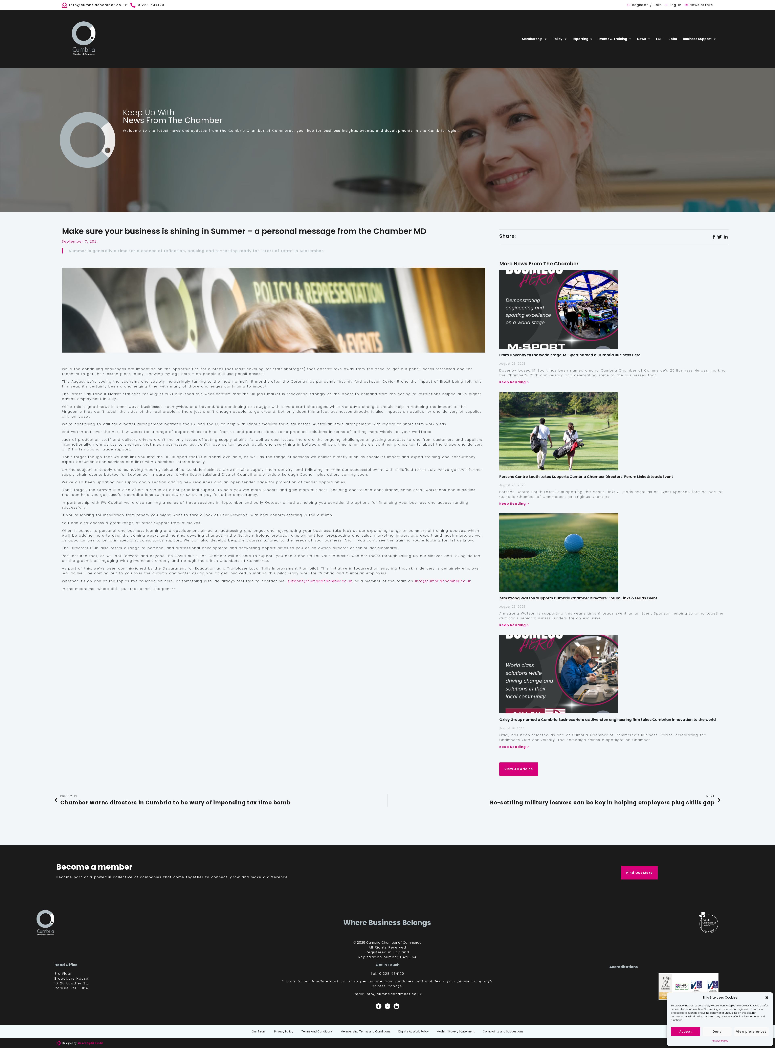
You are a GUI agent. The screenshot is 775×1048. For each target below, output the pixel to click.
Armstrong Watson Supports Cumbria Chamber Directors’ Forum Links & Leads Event (578, 598)
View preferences (751, 1031)
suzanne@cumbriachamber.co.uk (320, 581)
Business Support (697, 39)
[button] (767, 998)
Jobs (673, 39)
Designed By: (82, 1043)
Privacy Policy (720, 1040)
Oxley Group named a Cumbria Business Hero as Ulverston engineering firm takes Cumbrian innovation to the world (607, 719)
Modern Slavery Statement (456, 1031)
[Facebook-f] (378, 1006)
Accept (685, 1031)
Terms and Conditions (317, 1031)
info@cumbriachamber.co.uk (443, 581)
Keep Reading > (514, 382)
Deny (717, 1031)
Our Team (259, 1031)
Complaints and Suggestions (503, 1031)
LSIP (659, 39)
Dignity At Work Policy (413, 1031)
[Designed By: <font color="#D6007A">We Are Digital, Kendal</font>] (58, 1043)
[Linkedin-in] (396, 1006)
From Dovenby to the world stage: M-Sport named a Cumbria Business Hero (570, 354)
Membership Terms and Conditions (365, 1031)
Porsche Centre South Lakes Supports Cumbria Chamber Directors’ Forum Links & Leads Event (586, 476)
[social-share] (713, 237)
